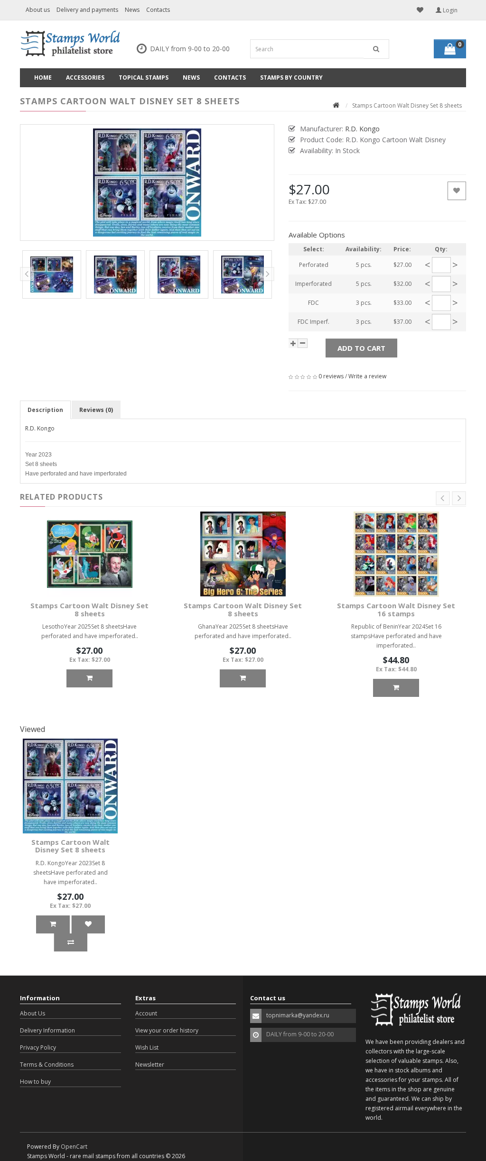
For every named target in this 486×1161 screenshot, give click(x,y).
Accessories (85, 77)
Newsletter (149, 1064)
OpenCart (74, 1147)
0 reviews (331, 376)
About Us (32, 1013)
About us (38, 10)
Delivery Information (47, 1030)
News (132, 10)
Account (146, 1013)
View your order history (166, 1030)
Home (43, 77)
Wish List (147, 1047)
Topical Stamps (143, 77)
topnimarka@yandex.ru (297, 1015)
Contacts (158, 10)
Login (449, 10)
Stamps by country (291, 77)
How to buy (35, 1082)
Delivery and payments (87, 10)
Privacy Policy (38, 1047)
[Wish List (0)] (420, 10)
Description (45, 410)
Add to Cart (361, 348)
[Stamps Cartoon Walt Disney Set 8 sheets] (147, 182)
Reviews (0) (96, 410)
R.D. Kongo (40, 428)
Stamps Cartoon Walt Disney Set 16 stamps (396, 609)
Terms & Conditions (47, 1064)
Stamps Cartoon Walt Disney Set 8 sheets (89, 609)
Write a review (367, 376)
